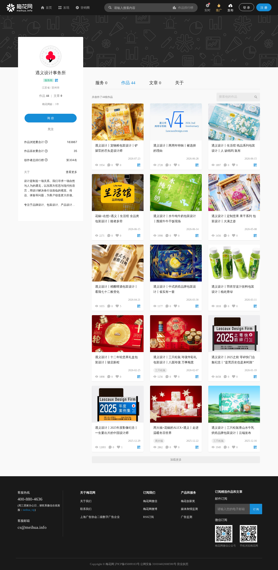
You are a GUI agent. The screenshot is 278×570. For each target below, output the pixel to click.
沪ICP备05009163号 (127, 564)
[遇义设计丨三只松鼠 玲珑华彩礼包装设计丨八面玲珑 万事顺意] (176, 333)
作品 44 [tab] (128, 82)
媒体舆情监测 (189, 509)
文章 (58, 95)
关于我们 (85, 501)
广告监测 (186, 517)
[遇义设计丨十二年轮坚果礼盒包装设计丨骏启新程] (118, 333)
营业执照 (182, 564)
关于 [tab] (179, 82)
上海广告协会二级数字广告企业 (100, 517)
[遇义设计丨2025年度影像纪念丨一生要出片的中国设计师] (118, 404)
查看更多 (71, 172)
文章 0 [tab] (155, 82)
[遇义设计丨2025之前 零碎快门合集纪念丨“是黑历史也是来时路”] (234, 333)
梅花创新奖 (188, 501)
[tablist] (176, 82)
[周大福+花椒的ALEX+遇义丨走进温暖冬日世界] (176, 404)
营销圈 (85, 7)
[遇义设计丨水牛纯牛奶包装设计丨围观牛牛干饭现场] (176, 192)
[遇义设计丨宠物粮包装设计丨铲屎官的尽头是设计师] (118, 122)
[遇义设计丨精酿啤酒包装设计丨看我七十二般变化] (118, 263)
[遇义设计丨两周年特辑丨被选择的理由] (176, 122)
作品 (44, 95)
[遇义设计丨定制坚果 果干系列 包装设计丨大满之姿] (234, 192)
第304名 (71, 160)
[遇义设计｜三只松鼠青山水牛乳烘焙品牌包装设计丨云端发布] (234, 404)
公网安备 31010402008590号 (158, 564)
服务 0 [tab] (101, 82)
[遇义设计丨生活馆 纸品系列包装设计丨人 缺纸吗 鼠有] (234, 122)
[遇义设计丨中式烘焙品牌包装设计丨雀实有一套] (176, 263)
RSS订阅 (148, 517)
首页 (49, 7)
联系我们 (85, 509)
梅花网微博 (150, 509)
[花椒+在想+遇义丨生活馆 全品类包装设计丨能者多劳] (118, 192)
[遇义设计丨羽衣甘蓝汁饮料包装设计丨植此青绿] (234, 263)
